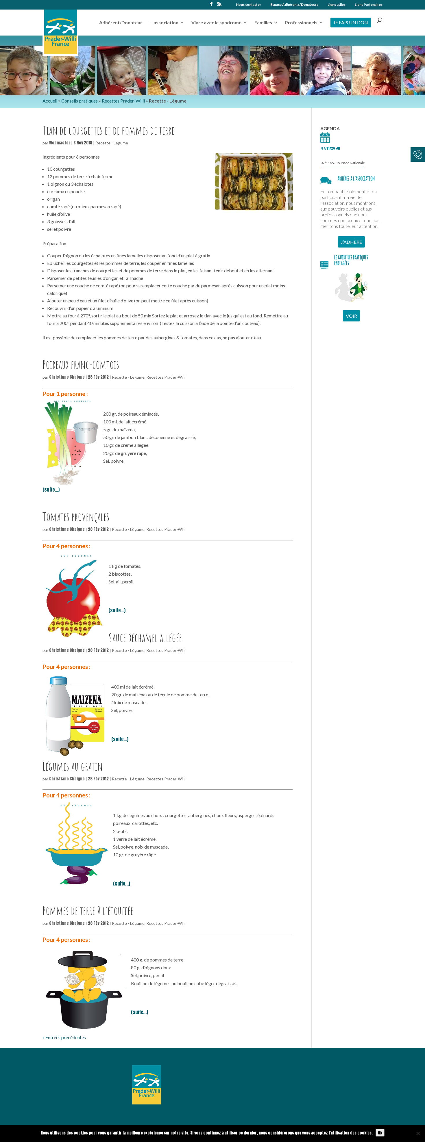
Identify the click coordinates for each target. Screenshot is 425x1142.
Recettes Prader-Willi (123, 100)
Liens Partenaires (368, 5)
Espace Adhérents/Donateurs (294, 5)
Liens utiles (336, 5)
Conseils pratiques (79, 100)
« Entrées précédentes (64, 1037)
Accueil (49, 100)
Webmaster (59, 143)
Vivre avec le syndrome (216, 23)
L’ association (163, 23)
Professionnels (301, 23)
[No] (418, 1133)
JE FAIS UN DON (350, 22)
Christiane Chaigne (67, 377)
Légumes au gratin (72, 766)
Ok (380, 1133)
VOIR (351, 316)
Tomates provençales (75, 516)
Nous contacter (248, 5)
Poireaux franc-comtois (80, 364)
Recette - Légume (111, 142)
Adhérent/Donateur (120, 23)
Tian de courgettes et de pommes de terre (108, 130)
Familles (263, 23)
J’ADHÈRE (351, 242)
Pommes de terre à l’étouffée (87, 910)
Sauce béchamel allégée (145, 637)
